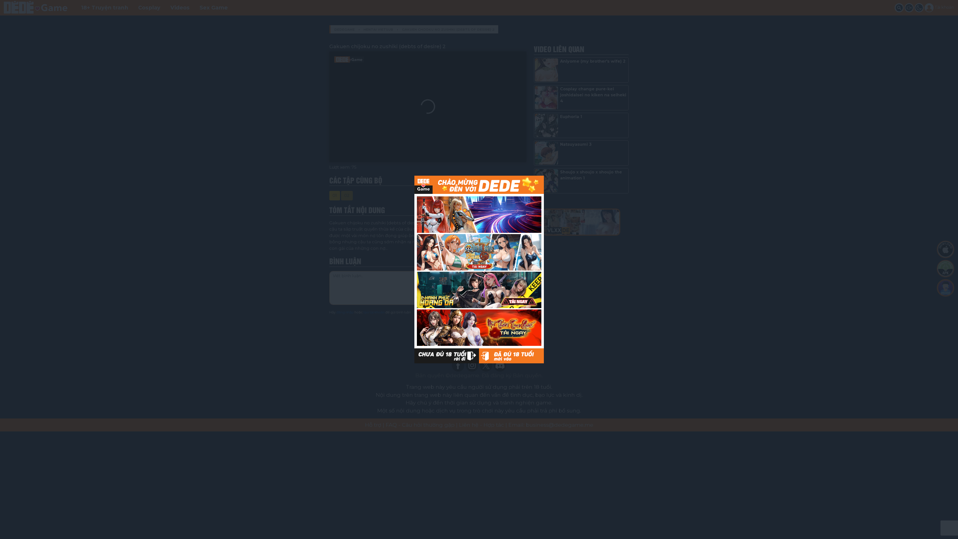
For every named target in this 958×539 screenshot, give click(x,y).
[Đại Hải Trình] (479, 252)
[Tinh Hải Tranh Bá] (479, 214)
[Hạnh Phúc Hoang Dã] (479, 290)
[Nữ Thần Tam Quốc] (479, 327)
